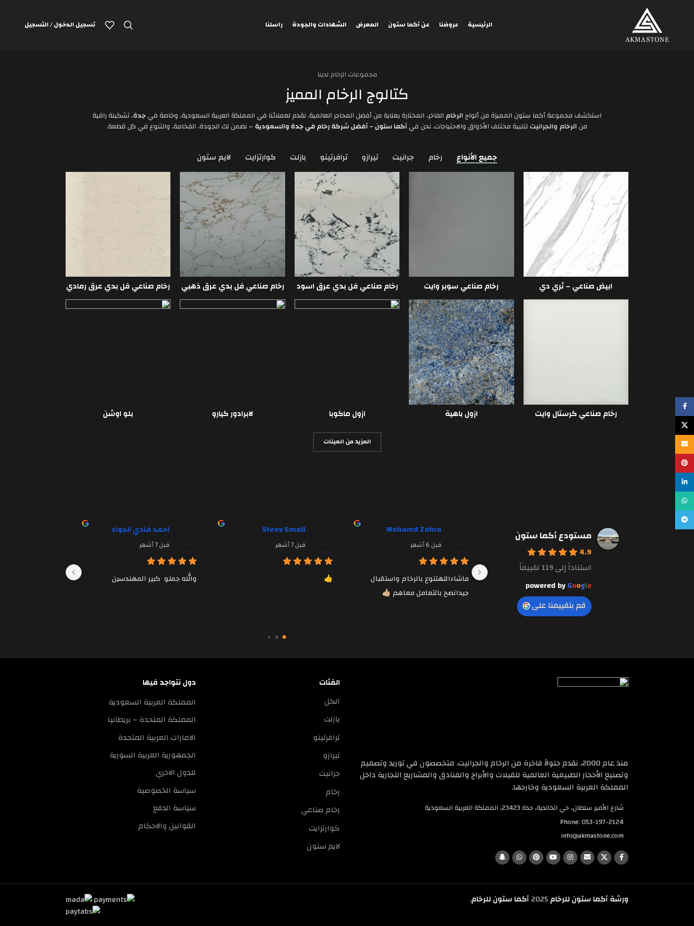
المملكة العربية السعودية (152, 702)
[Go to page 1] (277, 636)
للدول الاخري (176, 772)
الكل (332, 701)
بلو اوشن (118, 414)
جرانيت (329, 773)
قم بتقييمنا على (559, 605)
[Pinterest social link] (536, 857)
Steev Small (283, 529)
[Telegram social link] (684, 519)
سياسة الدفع (174, 808)
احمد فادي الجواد (140, 529)
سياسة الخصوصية (166, 790)
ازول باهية (461, 414)
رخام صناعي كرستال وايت (576, 414)
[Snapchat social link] (502, 857)
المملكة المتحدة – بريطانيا (152, 719)
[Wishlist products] (109, 25)
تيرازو (331, 755)
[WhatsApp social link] (519, 857)
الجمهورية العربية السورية (153, 755)
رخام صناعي (320, 810)
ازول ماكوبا (347, 414)
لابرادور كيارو (232, 414)
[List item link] (491, 822)
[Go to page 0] (284, 637)
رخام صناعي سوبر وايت (461, 286)
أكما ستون (391, 126)
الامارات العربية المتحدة (157, 737)
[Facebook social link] (621, 857)
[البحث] (128, 25)
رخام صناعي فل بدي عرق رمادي (118, 286)
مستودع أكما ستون (553, 536)
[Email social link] (587, 857)
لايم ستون (323, 846)
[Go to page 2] (269, 637)
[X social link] (604, 857)
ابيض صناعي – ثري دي (575, 286)
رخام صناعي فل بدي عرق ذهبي (232, 286)
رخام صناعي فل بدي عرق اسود (347, 286)
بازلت (332, 719)
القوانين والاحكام (167, 826)
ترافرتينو (326, 738)
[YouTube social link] (553, 857)
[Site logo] (647, 24)
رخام (333, 792)
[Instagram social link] (570, 857)
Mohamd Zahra (413, 529)
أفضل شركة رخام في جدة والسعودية (311, 126)
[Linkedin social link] (684, 482)
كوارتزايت (324, 828)
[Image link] (593, 712)
